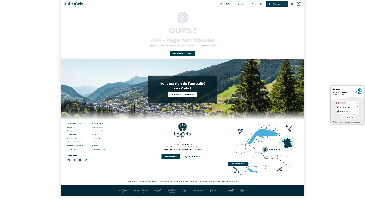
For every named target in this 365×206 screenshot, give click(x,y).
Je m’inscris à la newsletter (182, 94)
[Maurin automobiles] (229, 190)
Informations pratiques (75, 142)
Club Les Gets (97, 127)
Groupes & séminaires (75, 145)
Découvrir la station (74, 123)
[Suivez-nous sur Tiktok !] (86, 160)
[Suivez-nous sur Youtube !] (80, 160)
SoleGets (95, 145)
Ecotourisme (97, 138)
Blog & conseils (72, 138)
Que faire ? (71, 127)
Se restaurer (71, 134)
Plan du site (193, 181)
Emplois (95, 134)
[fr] (292, 4)
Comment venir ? (238, 164)
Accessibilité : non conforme (208, 181)
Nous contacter (171, 157)
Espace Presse (97, 123)
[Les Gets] (73, 4)
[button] (292, 4)
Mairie (94, 142)
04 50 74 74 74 (194, 157)
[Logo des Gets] (182, 130)
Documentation (98, 131)
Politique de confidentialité (179, 181)
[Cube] (214, 191)
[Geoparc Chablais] (158, 191)
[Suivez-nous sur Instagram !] (69, 160)
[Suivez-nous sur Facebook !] (74, 160)
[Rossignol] (198, 191)
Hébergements (72, 131)
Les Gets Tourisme (99, 149)
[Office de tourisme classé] (172, 191)
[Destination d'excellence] (185, 190)
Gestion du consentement (160, 181)
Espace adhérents (74, 149)
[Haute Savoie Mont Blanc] (123, 190)
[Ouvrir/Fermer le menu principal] (300, 4)
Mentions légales (145, 181)
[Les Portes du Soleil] (141, 191)
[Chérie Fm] (243, 190)
